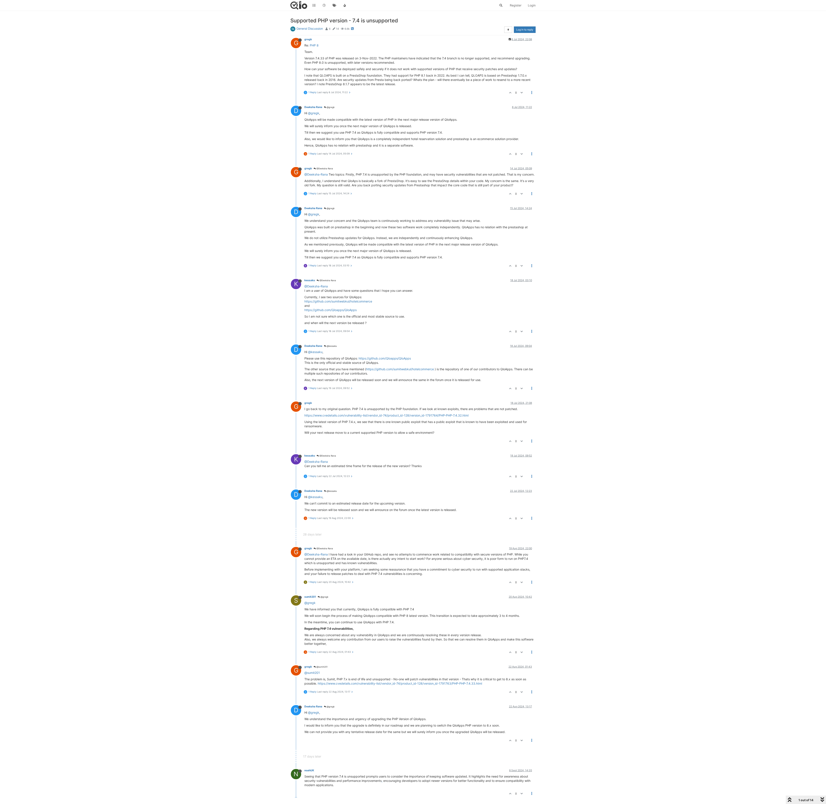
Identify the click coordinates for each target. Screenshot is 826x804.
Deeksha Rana (313, 107)
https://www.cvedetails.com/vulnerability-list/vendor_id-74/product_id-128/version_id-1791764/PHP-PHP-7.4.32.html (386, 415)
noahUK (309, 770)
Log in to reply (524, 29)
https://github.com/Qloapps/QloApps (330, 310)
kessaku (309, 280)
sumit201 (310, 596)
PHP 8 (314, 45)
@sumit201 (322, 666)
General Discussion (309, 28)
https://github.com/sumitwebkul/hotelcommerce (338, 301)
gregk (308, 39)
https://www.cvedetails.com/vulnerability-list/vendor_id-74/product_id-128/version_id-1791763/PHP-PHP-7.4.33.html (400, 683)
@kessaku (331, 346)
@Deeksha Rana (324, 168)
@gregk (330, 107)
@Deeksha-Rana (316, 174)
